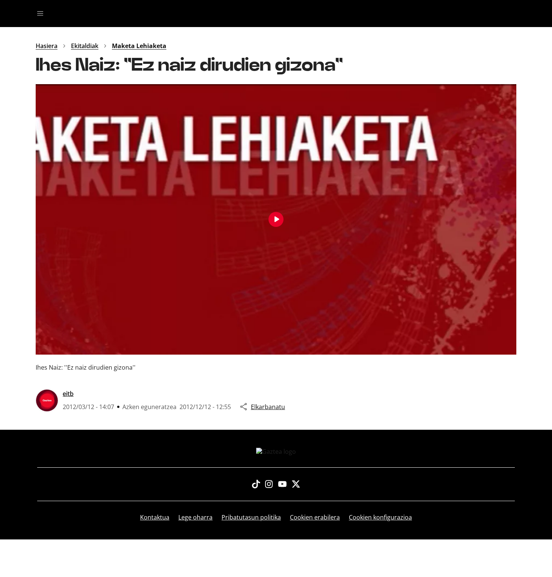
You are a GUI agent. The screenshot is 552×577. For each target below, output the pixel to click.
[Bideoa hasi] (276, 219)
